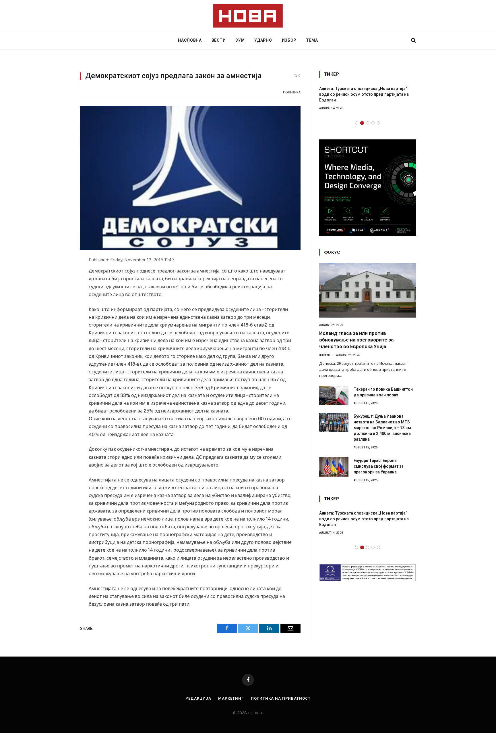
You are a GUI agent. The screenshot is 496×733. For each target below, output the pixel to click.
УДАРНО (263, 40)
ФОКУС (324, 355)
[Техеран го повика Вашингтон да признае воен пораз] (333, 395)
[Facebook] (59, 274)
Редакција (198, 698)
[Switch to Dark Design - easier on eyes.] (403, 40)
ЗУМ (240, 40)
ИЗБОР (289, 40)
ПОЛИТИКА (292, 92)
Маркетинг (230, 698)
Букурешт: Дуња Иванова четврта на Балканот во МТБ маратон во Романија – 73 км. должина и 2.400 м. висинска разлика (383, 428)
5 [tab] (378, 122)
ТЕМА (312, 40)
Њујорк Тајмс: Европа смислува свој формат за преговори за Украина (379, 466)
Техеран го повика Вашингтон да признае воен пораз (383, 392)
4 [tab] (373, 122)
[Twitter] (59, 287)
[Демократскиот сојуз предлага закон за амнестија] (190, 178)
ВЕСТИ (219, 40)
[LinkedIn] (59, 300)
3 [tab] (367, 122)
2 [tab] (362, 122)
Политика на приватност (281, 698)
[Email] (59, 312)
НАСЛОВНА (190, 40)
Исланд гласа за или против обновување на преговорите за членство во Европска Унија (356, 339)
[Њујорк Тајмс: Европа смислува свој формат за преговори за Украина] (333, 467)
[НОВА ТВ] (248, 16)
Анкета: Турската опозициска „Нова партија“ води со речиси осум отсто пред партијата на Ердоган (364, 94)
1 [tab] (356, 122)
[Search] (413, 40)
